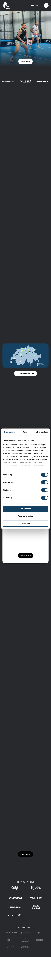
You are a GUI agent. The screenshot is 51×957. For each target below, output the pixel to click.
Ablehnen (25, 523)
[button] (46, 5)
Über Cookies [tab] (42, 432)
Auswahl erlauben (25, 516)
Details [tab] (26, 432)
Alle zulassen (25, 508)
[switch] (44, 482)
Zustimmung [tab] (9, 432)
